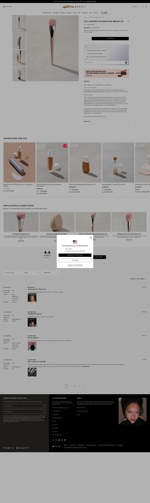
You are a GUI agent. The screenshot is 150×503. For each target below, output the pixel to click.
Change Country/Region (75, 265)
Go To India (75, 260)
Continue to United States (75, 255)
